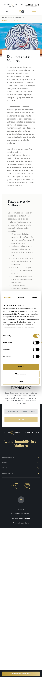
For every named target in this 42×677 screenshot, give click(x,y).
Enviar (21, 419)
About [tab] (34, 297)
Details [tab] (21, 297)
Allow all (21, 367)
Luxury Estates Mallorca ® (13, 17)
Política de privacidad (21, 518)
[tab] (39, 457)
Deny (21, 381)
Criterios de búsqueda (21, 674)
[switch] (36, 342)
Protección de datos (21, 523)
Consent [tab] (7, 297)
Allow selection (21, 374)
